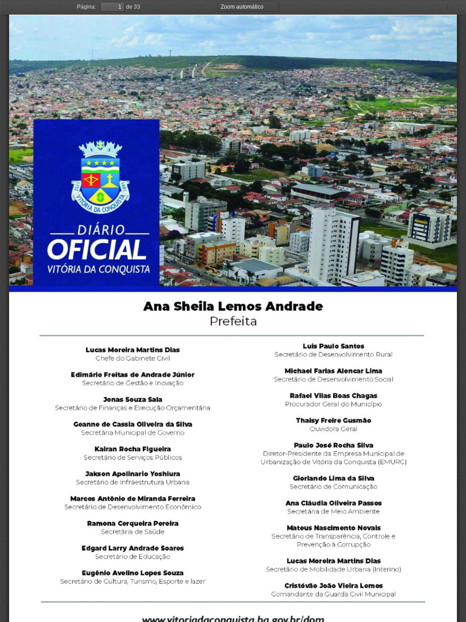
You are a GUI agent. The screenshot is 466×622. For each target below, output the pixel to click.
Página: (86, 7)
